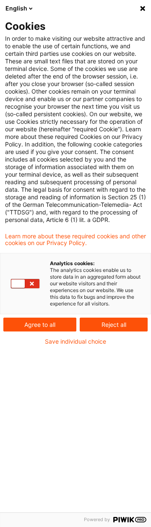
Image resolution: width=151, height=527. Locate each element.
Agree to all (39, 324)
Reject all (114, 324)
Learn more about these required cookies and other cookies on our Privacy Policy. (75, 239)
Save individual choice (75, 341)
